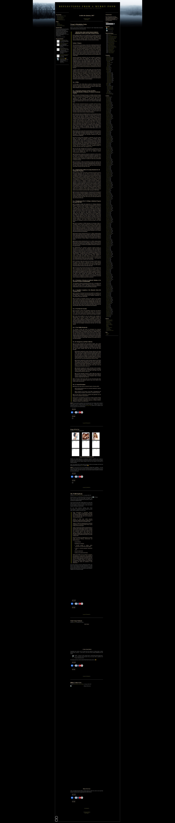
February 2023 (108, 136)
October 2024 (108, 117)
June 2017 (108, 201)
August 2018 (108, 188)
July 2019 (107, 177)
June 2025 (108, 110)
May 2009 (107, 294)
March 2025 (108, 113)
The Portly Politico (109, 327)
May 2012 (107, 260)
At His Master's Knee (111, 50)
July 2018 (107, 189)
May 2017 (107, 202)
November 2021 (108, 150)
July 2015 (107, 223)
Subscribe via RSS (110, 27)
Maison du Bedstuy (109, 324)
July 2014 (107, 235)
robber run (61, 43)
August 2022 (108, 142)
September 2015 (109, 221)
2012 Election (109, 74)
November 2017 (108, 196)
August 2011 (108, 268)
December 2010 (108, 276)
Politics (75, 25)
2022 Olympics (109, 89)
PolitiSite (107, 326)
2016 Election (76, 495)
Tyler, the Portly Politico (63, 54)
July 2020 (107, 166)
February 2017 (108, 205)
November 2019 (108, 173)
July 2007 (107, 315)
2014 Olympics (109, 87)
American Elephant (109, 320)
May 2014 (107, 237)
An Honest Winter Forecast (112, 41)
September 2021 (109, 152)
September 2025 (109, 107)
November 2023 (108, 127)
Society (75, 430)
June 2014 (108, 236)
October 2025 (108, 106)
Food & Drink (108, 60)
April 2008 (108, 307)
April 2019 (108, 180)
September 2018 (109, 187)
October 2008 (108, 301)
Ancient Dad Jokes (111, 39)
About (58, 22)
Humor (80, 495)
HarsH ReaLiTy (108, 322)
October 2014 (108, 232)
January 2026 (108, 103)
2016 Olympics (109, 88)
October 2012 (108, 255)
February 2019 (108, 182)
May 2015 (107, 225)
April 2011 (107, 272)
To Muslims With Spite (60, 17)
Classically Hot (110, 49)
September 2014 (109, 233)
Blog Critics (108, 321)
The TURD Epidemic (76, 494)
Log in (107, 334)
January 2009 (108, 298)
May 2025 (107, 111)
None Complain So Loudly (112, 34)
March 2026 (108, 101)
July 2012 (107, 258)
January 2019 (108, 183)
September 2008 (109, 302)
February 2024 (108, 124)
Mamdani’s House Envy (61, 19)
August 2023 (108, 130)
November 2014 (108, 231)
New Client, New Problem (63, 58)
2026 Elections (109, 81)
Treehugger (108, 328)
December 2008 (108, 299)
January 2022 (108, 148)
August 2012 (108, 257)
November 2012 (108, 254)
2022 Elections (109, 79)
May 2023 (107, 133)
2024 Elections (109, 80)
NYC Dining (109, 64)
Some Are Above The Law (112, 37)
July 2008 (107, 304)
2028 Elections (109, 82)
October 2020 (108, 163)
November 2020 (108, 162)
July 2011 (107, 269)
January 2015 (108, 229)
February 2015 (108, 228)
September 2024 (109, 118)
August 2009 (108, 291)
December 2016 (108, 207)
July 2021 (107, 154)
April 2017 (108, 203)
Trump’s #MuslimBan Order (78, 24)
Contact (58, 23)
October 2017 (108, 197)
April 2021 (108, 157)
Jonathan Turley (108, 323)
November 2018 (108, 185)
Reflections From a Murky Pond (87, 6)
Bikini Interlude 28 (111, 42)
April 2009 (108, 295)
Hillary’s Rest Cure (75, 683)
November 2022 (108, 139)
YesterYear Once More (109, 330)
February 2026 (108, 102)
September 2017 (109, 198)
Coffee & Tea (109, 62)
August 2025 (108, 108)
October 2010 (108, 278)
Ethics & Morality (108, 59)
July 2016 (107, 212)
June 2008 (108, 305)
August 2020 (108, 165)
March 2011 (108, 273)
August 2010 (108, 280)
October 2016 (108, 209)
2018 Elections (109, 77)
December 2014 (108, 230)
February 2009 (108, 297)
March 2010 (108, 285)
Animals (107, 56)
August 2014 (108, 234)
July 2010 (107, 281)
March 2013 (108, 250)
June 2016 (108, 213)
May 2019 (107, 179)
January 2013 (108, 252)
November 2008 (108, 300)
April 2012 (108, 261)
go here (82, 465)
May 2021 (107, 156)
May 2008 (107, 306)
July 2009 (107, 292)
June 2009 (108, 293)
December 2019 (108, 172)
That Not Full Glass (111, 43)
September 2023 (109, 129)
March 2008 (108, 308)
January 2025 (108, 114)
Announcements (108, 57)
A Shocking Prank (60, 18)
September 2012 (109, 256)
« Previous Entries (86, 18)
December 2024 (108, 115)
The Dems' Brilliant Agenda (112, 36)
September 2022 (109, 141)
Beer (107, 61)
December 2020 (108, 161)
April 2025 (108, 112)
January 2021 (108, 160)
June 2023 (108, 132)
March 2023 (108, 135)
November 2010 (108, 277)
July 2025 (107, 109)
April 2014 (108, 238)
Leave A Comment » (86, 423)
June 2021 (108, 155)
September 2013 (109, 244)
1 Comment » (86, 808)
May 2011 (107, 271)
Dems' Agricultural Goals (112, 38)
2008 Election (109, 72)
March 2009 (108, 296)
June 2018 (108, 190)
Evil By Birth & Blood (111, 40)
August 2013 (108, 245)
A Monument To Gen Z (64, 48)
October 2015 (108, 220)
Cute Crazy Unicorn (76, 621)
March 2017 (108, 204)
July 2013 (107, 246)
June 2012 (108, 259)
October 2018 (108, 186)
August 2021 (108, 153)
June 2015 (108, 224)
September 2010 (109, 279)
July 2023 (107, 131)
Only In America (59, 24)
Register (107, 333)
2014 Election (109, 75)
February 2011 (108, 274)
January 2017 (108, 206)
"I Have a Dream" (111, 52)
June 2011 (108, 270)
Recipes (108, 65)
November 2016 (108, 208)
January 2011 (108, 275)
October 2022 (108, 140)
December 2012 (108, 253)
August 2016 (108, 211)
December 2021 (108, 149)
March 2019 (108, 181)
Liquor (108, 63)
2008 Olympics (109, 86)
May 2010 (107, 283)
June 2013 (108, 247)
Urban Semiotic (108, 329)
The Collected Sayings (60, 25)
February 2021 (108, 159)
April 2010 (108, 284)
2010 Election (109, 73)
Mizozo (107, 325)
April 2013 (108, 249)
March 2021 (108, 158)
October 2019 (108, 174)
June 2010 (108, 282)
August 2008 (108, 303)
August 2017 (108, 199)
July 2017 (107, 200)
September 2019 (109, 175)
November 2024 (108, 116)
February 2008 (108, 309)
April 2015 (108, 226)
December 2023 (108, 126)
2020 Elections (109, 78)
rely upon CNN (88, 405)
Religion (107, 83)
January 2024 (108, 125)
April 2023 (108, 134)
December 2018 (108, 184)
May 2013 (107, 248)
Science (107, 84)
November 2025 (108, 105)
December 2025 (108, 104)
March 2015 (108, 227)
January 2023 (108, 137)
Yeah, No (109, 35)
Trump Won (62, 55)
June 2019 (108, 178)
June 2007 (108, 316)
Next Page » (86, 19)
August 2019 (108, 176)
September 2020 (109, 164)
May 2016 (107, 214)
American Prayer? (111, 51)
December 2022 (108, 138)
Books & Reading (109, 58)
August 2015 (108, 222)
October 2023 (108, 128)
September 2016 (109, 210)
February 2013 (108, 251)
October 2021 (108, 151)
